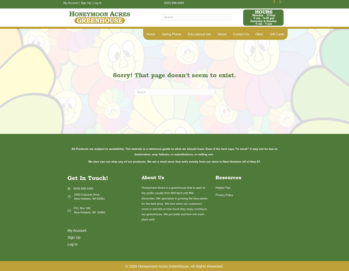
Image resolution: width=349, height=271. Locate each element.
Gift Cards (277, 34)
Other (259, 34)
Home (150, 34)
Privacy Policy (224, 195)
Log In (98, 2)
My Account (70, 2)
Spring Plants (171, 34)
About (222, 34)
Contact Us (241, 34)
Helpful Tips (222, 187)
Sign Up (86, 2)
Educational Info (199, 34)
